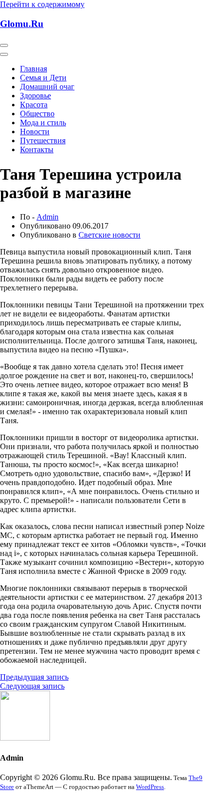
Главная (33, 68)
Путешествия (43, 140)
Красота (34, 104)
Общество (37, 113)
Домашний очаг (47, 86)
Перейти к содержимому (42, 4)
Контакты (37, 149)
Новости (35, 131)
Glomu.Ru (22, 23)
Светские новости (109, 235)
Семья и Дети (43, 77)
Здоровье (35, 95)
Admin (47, 217)
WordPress (150, 787)
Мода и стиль (43, 122)
